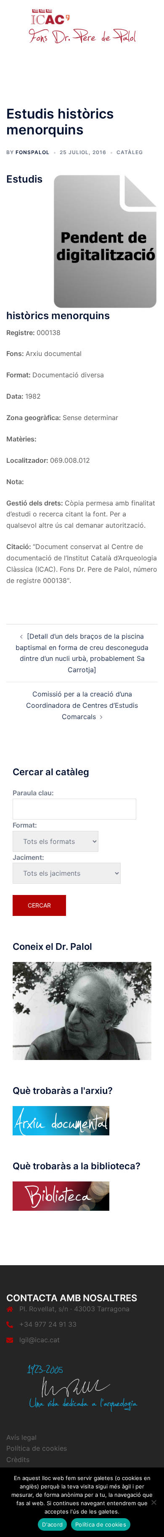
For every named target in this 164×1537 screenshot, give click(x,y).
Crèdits (17, 1459)
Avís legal (21, 1437)
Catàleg (129, 152)
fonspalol (33, 152)
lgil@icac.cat (39, 1340)
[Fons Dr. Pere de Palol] (82, 26)
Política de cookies (36, 1448)
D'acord (52, 1524)
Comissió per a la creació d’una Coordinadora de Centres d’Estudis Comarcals (82, 705)
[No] (153, 1502)
